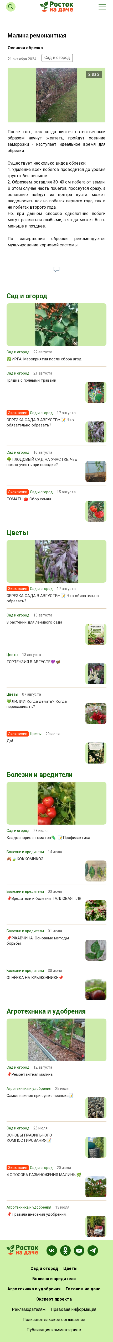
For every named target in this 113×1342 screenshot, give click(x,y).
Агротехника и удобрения (46, 1011)
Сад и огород (57, 57)
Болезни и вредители (40, 774)
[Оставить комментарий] (56, 269)
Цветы (17, 532)
